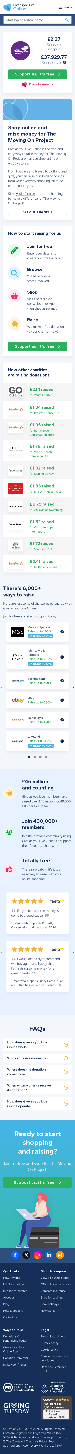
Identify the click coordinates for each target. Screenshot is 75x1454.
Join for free (11, 616)
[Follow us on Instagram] (38, 1257)
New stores (48, 1310)
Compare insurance (53, 1291)
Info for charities (14, 1284)
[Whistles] (15, 506)
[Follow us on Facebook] (15, 1257)
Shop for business (52, 1297)
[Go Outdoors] (15, 391)
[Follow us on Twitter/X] (26, 1257)
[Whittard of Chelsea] (15, 545)
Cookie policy (49, 1349)
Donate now (39, 84)
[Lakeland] (62, 741)
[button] (64, 62)
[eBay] (62, 700)
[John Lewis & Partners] (62, 657)
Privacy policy (49, 1343)
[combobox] (33, 20)
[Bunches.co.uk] (15, 470)
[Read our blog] (60, 1257)
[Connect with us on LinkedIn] (49, 1257)
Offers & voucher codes (56, 1284)
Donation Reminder (15, 1358)
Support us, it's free (34, 74)
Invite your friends (15, 1364)
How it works (11, 1277)
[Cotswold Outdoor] (15, 488)
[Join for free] (14, 255)
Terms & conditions (53, 1336)
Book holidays (50, 1304)
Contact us (10, 1317)
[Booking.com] (62, 681)
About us (9, 1297)
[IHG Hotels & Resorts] (15, 449)
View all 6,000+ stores (55, 1277)
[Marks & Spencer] (62, 632)
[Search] (67, 20)
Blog (6, 1304)
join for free (27, 194)
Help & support (13, 1310)
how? (54, 331)
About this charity (36, 212)
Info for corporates (15, 1291)
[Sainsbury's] (15, 409)
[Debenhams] (15, 524)
